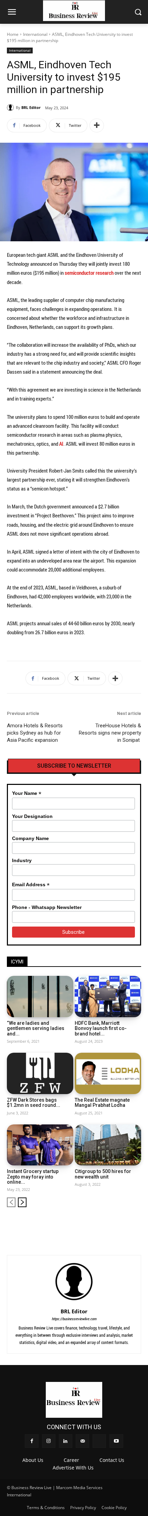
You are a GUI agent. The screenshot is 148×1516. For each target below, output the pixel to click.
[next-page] (22, 1202)
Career (71, 1460)
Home (13, 34)
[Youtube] (136, 1224)
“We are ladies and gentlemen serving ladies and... (35, 1028)
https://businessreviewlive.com (74, 1318)
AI (61, 443)
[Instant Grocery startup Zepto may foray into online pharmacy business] (40, 1145)
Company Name (30, 838)
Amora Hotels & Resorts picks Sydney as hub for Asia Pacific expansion (35, 732)
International (35, 34)
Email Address (31, 884)
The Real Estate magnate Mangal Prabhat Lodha (102, 1102)
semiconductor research (89, 272)
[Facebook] (79, 1224)
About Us (32, 1460)
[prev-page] (11, 1202)
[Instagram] (90, 1224)
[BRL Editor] (11, 107)
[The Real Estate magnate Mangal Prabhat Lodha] (108, 1073)
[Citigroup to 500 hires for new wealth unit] (108, 1145)
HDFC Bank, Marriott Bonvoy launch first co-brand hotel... (101, 1028)
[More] (96, 125)
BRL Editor (31, 107)
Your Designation (32, 816)
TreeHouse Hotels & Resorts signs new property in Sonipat (110, 732)
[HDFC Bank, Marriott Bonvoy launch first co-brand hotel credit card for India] (108, 996)
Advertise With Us (73, 1467)
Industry (22, 860)
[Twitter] (125, 1224)
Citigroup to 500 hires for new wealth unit (103, 1174)
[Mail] (113, 1224)
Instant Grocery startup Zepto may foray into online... (33, 1177)
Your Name (26, 793)
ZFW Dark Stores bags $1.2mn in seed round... (33, 1102)
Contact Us (111, 1460)
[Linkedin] (102, 1224)
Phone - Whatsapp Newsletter (47, 907)
